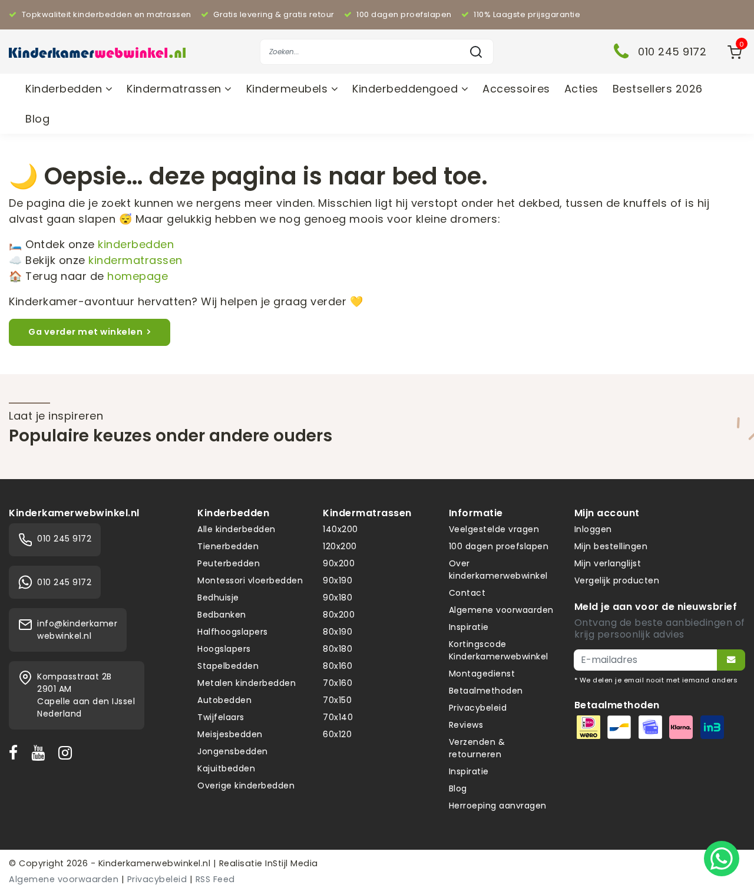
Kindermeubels (288, 88)
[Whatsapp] (721, 858)
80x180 (337, 649)
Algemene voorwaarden (501, 610)
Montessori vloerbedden (250, 580)
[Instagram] (67, 752)
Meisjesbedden (230, 734)
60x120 (337, 734)
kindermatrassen (135, 260)
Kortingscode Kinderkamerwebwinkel (498, 650)
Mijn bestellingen (611, 546)
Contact (467, 593)
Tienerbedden (228, 546)
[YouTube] (40, 752)
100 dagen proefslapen (499, 546)
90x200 (339, 563)
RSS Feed (215, 879)
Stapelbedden (228, 666)
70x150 (337, 700)
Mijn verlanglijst (607, 563)
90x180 (337, 597)
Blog (37, 118)
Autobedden (224, 700)
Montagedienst (482, 673)
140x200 (340, 529)
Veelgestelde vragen (494, 529)
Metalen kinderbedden (246, 683)
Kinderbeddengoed (406, 88)
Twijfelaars (220, 717)
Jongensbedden (232, 751)
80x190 (337, 632)
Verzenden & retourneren (477, 748)
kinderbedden (136, 244)
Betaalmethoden (486, 691)
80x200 (339, 615)
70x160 (337, 683)
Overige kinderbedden (246, 785)
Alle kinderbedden (236, 529)
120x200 (340, 546)
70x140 (338, 717)
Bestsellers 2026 (658, 88)
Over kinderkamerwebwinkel (498, 569)
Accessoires (516, 88)
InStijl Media (290, 863)
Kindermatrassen (175, 88)
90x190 (337, 580)
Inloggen (593, 529)
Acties (581, 88)
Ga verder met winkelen (85, 332)
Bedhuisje (218, 597)
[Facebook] (16, 752)
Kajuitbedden (226, 768)
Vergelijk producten (617, 580)
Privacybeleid (478, 708)
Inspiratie (469, 627)
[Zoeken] (476, 52)
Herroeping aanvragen (498, 805)
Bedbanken (221, 615)
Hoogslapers (224, 649)
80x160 (337, 666)
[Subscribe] (731, 660)
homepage (137, 276)
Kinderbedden (65, 88)
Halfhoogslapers (232, 632)
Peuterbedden (228, 563)
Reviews (466, 725)
